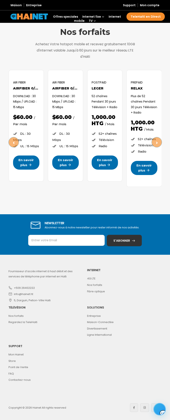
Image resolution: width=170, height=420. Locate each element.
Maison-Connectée (100, 322)
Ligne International (99, 335)
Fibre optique (96, 291)
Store (12, 361)
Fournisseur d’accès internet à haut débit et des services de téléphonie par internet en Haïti (40, 273)
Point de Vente (18, 367)
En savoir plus (26, 162)
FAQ (11, 374)
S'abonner (121, 241)
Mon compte (149, 5)
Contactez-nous (19, 380)
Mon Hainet (16, 354)
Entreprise (34, 5)
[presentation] (13, 142)
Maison (16, 5)
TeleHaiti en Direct (146, 16)
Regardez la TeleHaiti (22, 322)
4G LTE (91, 278)
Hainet (37, 408)
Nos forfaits (94, 285)
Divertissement (97, 329)
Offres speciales (65, 17)
